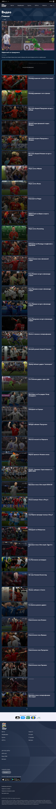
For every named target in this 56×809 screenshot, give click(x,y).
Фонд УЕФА (4, 756)
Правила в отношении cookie (8, 791)
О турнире (31, 737)
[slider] (28, 46)
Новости (31, 731)
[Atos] (23, 717)
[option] (28, 67)
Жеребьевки (5, 734)
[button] (51, 5)
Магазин (31, 740)
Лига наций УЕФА (4, 5)
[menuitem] (12, 5)
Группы (3, 737)
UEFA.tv (3, 740)
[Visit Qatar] (38, 717)
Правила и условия (6, 788)
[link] (12, 5)
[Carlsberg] (28, 717)
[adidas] (17, 717)
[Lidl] (33, 717)
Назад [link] (4, 19)
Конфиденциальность (6, 786)
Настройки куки (5, 793)
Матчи (3, 731)
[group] (9, 48)
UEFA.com (4, 753)
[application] (28, 35)
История (31, 734)
